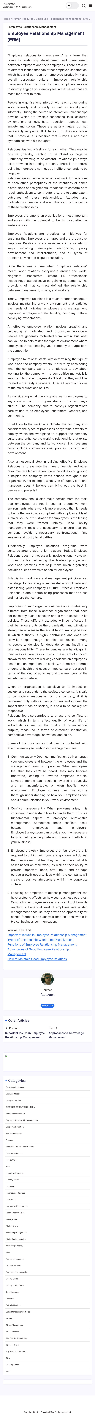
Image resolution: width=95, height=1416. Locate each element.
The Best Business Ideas (16, 1338)
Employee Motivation (15, 1113)
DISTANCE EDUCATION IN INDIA (20, 1107)
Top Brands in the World (16, 1351)
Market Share (12, 1226)
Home (6, 18)
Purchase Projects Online (17, 1272)
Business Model (13, 1094)
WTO (8, 1371)
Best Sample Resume (15, 1087)
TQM (8, 1358)
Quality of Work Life (15, 1285)
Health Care (11, 1160)
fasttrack (48, 995)
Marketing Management (16, 1232)
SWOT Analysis (12, 1331)
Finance (9, 1140)
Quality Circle (12, 1279)
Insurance (10, 1186)
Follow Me (47, 1005)
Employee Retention (15, 1127)
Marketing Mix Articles (16, 1239)
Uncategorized (12, 1364)
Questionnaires (12, 1292)
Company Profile (13, 1100)
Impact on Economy (15, 1173)
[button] (72, 5)
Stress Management (14, 1325)
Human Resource (22, 18)
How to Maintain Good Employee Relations (37, 959)
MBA (8, 1252)
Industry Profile (12, 1180)
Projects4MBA (9, 4)
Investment (11, 1199)
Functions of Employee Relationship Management (42, 944)
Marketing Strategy (14, 1246)
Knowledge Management (17, 1206)
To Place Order (12, 1345)
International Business (15, 1193)
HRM (8, 1166)
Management (11, 1219)
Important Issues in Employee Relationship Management (47, 935)
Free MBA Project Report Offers (20, 1146)
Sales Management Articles (18, 1312)
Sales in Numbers (13, 1305)
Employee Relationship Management (58, 18)
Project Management (15, 1259)
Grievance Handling (14, 1153)
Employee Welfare (14, 1133)
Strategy (10, 1318)
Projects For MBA (13, 1265)
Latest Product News (15, 1213)
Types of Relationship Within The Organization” (41, 939)
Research (10, 1298)
